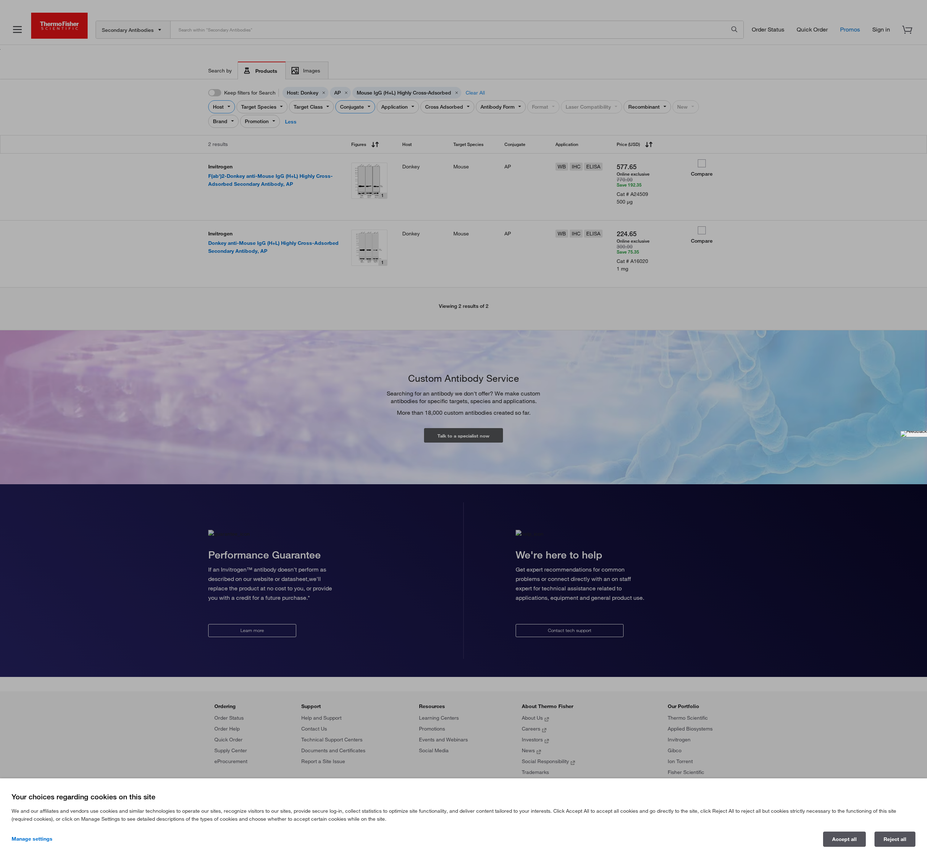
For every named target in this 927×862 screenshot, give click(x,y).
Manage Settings (32, 839)
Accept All (844, 839)
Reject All (895, 839)
